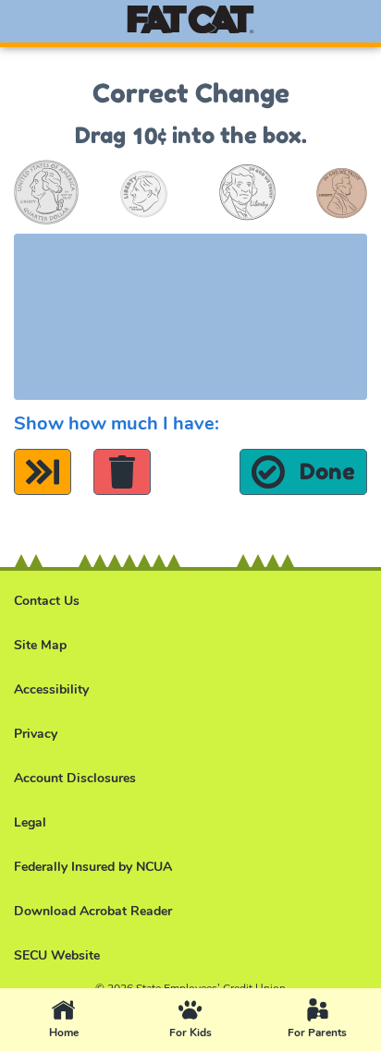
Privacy (35, 734)
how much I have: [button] (116, 423)
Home (88, 1020)
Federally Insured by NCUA (93, 867)
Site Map (40, 645)
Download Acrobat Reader (93, 911)
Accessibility (51, 689)
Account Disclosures (75, 778)
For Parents (334, 1020)
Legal (30, 822)
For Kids (211, 1020)
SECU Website (57, 955)
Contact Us (47, 601)
